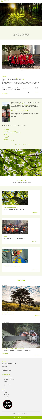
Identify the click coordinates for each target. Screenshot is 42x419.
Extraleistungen (7, 383)
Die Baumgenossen (7, 312)
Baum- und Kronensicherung (10, 131)
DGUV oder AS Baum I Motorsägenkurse (13, 348)
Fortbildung (6, 139)
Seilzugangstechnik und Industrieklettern (12, 140)
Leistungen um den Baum (9, 379)
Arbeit (23, 79)
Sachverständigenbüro (8, 377)
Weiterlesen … (37, 315)
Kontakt (5, 392)
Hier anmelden (5, 353)
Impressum (6, 394)
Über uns (4, 76)
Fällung (5, 134)
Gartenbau (6, 137)
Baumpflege (16, 78)
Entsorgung (6, 136)
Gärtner (26, 105)
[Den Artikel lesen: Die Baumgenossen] (21, 310)
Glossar (5, 386)
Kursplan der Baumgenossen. (8, 314)
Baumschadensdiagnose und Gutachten (12, 132)
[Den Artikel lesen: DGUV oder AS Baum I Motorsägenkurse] (21, 347)
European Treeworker (29, 103)
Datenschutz (6, 396)
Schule (5, 381)
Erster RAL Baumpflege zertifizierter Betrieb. (21, 144)
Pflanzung (6, 128)
